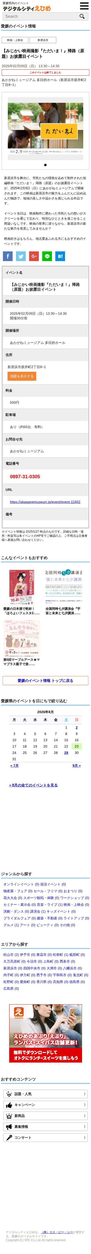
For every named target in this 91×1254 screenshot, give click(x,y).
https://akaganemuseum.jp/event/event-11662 (45, 502)
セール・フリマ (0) (48, 891)
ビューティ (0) (47, 925)
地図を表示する (22, 376)
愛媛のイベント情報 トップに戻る (45, 680)
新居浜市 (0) (12, 968)
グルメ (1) (11, 925)
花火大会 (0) (12, 898)
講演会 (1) (38, 911)
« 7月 (14, 765)
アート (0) (27, 925)
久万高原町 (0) (14, 961)
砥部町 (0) (77, 955)
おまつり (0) (73, 891)
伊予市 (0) (27, 955)
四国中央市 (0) (34, 968)
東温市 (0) (44, 955)
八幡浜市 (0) (72, 968)
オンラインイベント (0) (21, 884)
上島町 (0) (51, 961)
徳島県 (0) (77, 982)
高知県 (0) (60, 982)
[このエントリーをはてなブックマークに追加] (60, 256)
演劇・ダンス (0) (16, 911)
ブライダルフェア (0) (19, 918)
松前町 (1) (60, 955)
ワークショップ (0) (74, 898)
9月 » (77, 765)
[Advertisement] (45, 831)
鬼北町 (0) (80, 975)
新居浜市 (43, 40)
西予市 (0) (44, 975)
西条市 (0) (67, 961)
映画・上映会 (15, 40)
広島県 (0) (11, 988)
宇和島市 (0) (62, 975)
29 (66, 753)
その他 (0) (67, 925)
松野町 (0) (11, 982)
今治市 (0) (34, 961)
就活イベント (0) (53, 884)
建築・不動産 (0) (50, 918)
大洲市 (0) (54, 968)
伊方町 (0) (27, 975)
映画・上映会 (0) (76, 905)
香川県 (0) (44, 982)
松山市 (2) (11, 955)
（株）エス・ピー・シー (57, 1232)
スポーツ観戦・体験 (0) (41, 898)
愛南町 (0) (27, 982)
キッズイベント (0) (61, 911)
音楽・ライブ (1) (50, 905)
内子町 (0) (11, 975)
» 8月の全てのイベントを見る (33, 785)
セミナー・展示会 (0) (19, 905)
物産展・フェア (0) (18, 891)
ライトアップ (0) (76, 918)
